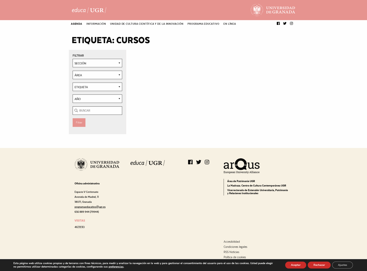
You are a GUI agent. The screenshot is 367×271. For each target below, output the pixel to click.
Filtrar (79, 122)
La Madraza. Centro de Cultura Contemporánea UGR (256, 185)
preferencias (116, 267)
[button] (278, 23)
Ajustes (342, 265)
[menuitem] (76, 23)
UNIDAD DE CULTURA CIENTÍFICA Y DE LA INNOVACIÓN (146, 23)
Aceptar (295, 265)
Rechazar (319, 265)
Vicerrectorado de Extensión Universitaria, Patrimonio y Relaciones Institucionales (257, 192)
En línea (229, 23)
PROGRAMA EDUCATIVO (203, 23)
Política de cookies (235, 257)
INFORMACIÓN (96, 23)
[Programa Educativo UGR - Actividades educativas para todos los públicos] (89, 10)
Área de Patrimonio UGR (241, 181)
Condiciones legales (235, 247)
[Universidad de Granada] (272, 10)
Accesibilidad (232, 241)
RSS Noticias (231, 252)
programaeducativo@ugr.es (90, 206)
